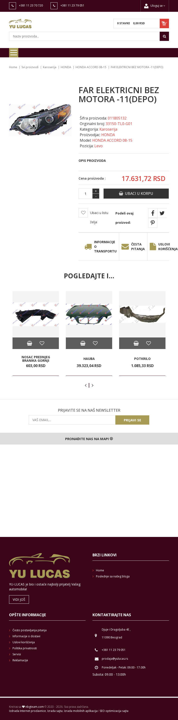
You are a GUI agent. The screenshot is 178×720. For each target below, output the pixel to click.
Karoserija (49, 67)
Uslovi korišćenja (24, 642)
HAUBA (89, 358)
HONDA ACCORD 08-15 (91, 67)
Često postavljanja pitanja (30, 630)
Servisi (17, 654)
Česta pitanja (138, 246)
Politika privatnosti (25, 648)
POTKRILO (142, 358)
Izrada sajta (55, 711)
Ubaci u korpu (138, 193)
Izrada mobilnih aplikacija (81, 711)
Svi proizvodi (30, 67)
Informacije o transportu (105, 246)
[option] (35, 333)
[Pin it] (152, 223)
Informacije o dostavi (26, 636)
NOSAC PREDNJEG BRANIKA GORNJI (36, 358)
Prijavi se (132, 420)
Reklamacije (20, 660)
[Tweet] (162, 213)
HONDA (66, 67)
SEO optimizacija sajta (114, 711)
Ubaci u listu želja (99, 217)
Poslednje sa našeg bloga (113, 576)
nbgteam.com (34, 707)
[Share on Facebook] (152, 213)
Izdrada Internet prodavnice (27, 711)
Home (13, 67)
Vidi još (19, 599)
